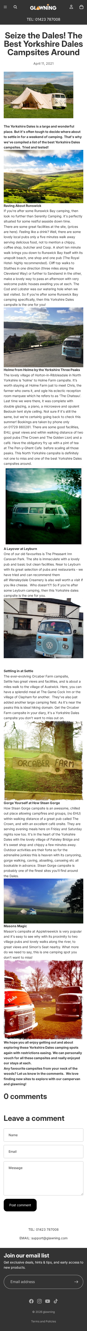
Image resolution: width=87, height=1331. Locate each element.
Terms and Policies (43, 1321)
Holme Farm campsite (54, 380)
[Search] (15, 7)
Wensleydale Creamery (26, 580)
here (13, 232)
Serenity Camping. (48, 216)
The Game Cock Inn (56, 692)
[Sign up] (76, 1282)
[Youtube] (47, 1301)
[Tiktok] (55, 1301)
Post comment (20, 1205)
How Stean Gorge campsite (24, 808)
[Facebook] (31, 1301)
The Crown (30, 437)
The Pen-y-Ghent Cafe (25, 448)
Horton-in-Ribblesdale (51, 375)
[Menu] (5, 7)
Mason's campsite (17, 931)
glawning (17, 1084)
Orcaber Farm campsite (50, 676)
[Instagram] (39, 1301)
